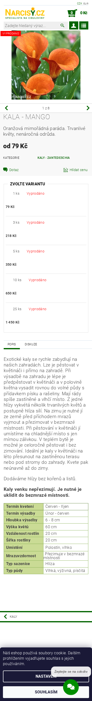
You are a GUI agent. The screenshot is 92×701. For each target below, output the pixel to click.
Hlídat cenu (79, 170)
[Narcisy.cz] (25, 13)
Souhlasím (46, 692)
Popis (12, 344)
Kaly (13, 616)
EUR (85, 3)
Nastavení (46, 676)
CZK (79, 3)
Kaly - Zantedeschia (54, 158)
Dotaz (14, 170)
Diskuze (31, 344)
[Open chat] (71, 686)
